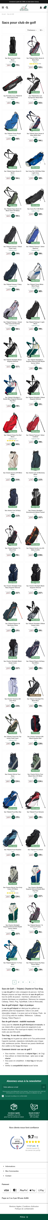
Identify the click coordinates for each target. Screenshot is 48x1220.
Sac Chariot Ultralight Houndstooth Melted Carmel (35, 511)
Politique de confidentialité (24, 1209)
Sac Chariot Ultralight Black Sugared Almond (35, 586)
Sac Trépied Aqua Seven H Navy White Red (35, 134)
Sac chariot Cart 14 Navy (13, 510)
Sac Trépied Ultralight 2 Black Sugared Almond (35, 398)
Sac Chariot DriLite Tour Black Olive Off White (35, 775)
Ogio (12, 814)
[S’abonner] (43, 1087)
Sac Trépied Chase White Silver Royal (35, 285)
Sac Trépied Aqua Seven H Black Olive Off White (12, 209)
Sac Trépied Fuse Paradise (12, 849)
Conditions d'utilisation (31, 1206)
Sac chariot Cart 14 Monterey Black (35, 473)
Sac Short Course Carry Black (12, 59)
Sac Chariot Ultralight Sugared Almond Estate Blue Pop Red (35, 889)
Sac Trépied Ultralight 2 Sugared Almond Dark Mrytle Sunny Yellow (35, 361)
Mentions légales (15, 1206)
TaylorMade (12, 61)
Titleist (12, 99)
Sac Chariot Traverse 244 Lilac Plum (13, 699)
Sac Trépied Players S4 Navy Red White (35, 662)
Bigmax (35, 61)
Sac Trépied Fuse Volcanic (35, 812)
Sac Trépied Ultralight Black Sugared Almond (13, 360)
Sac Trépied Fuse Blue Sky (12, 812)
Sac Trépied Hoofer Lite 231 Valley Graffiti (35, 549)
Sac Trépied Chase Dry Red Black (12, 436)
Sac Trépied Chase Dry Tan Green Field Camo (12, 737)
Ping (35, 551)
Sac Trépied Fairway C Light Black (35, 323)
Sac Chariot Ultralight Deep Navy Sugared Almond (12, 586)
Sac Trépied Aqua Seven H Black (12, 172)
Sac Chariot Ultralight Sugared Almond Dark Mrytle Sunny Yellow (12, 926)
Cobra (12, 363)
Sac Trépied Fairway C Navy (13, 284)
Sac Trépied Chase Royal (13, 133)
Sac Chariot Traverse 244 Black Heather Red (35, 737)
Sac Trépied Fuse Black (35, 849)
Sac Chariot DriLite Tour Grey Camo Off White (12, 888)
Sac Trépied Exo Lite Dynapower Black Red (35, 96)
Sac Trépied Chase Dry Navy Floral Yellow (35, 963)
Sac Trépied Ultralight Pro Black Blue (35, 699)
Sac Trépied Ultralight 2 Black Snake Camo (35, 624)
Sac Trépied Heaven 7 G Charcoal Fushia (35, 926)
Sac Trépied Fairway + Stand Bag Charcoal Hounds (13, 323)
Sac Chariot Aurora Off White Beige (12, 473)
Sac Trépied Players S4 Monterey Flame (12, 624)
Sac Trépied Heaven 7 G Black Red (12, 549)
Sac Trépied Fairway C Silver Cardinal (35, 436)
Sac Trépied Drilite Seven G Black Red (35, 59)
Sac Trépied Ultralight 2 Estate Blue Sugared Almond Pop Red (12, 399)
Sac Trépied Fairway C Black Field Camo (13, 247)
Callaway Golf (12, 135)
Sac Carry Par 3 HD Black (35, 209)
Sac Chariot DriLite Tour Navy (12, 775)
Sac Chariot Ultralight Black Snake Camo (13, 662)
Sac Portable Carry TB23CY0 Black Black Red (13, 96)
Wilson (35, 99)
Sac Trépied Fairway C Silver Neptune (35, 247)
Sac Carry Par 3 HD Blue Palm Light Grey (35, 172)
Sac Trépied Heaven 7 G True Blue (12, 963)
